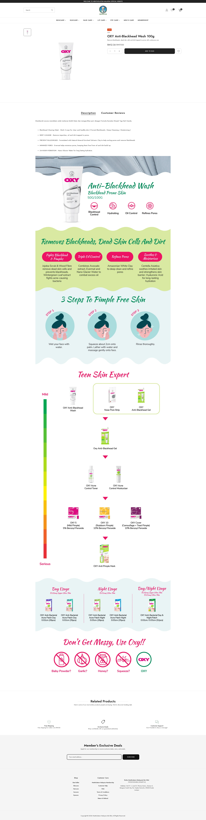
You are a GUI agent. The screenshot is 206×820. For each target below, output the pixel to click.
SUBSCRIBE (131, 757)
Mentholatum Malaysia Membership (103, 783)
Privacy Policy (103, 795)
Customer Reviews (113, 113)
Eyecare (75, 795)
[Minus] (110, 51)
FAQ (103, 789)
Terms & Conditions (103, 792)
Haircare (76, 789)
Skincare (76, 786)
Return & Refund (103, 798)
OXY (108, 32)
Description (88, 113)
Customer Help (103, 786)
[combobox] (39, 10)
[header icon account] (167, 10)
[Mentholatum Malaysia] (103, 10)
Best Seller (76, 783)
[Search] (52, 10)
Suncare (76, 792)
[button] (178, 51)
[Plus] (119, 51)
